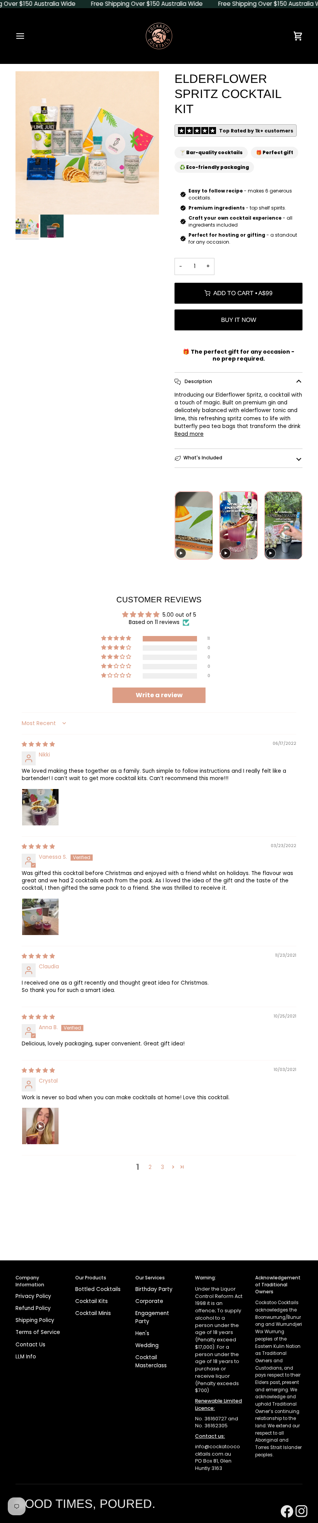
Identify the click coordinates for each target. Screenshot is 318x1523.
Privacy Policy (33, 1296)
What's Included (202, 458)
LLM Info (26, 1356)
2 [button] (150, 1167)
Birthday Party (154, 1289)
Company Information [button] (30, 1281)
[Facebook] (284, 1501)
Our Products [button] (90, 1278)
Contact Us (30, 1344)
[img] (38, 744)
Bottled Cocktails (98, 1289)
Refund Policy (33, 1308)
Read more (189, 434)
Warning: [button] (205, 1278)
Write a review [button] (159, 695)
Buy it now (238, 319)
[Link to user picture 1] (40, 807)
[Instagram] (299, 1501)
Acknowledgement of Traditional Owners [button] (278, 1285)
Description (197, 381)
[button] (116, 638)
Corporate (149, 1301)
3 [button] (162, 1167)
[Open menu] (27, 36)
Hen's (142, 1333)
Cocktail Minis (93, 1313)
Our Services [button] (150, 1278)
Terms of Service (38, 1332)
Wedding (147, 1345)
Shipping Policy (35, 1320)
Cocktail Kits (91, 1301)
